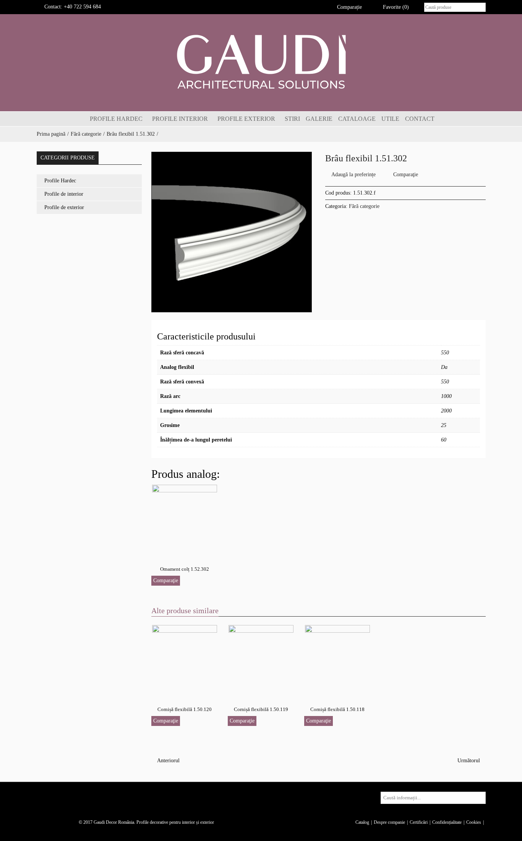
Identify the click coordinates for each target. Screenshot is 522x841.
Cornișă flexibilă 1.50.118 (337, 709)
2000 (446, 411)
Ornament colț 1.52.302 (184, 569)
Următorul (469, 760)
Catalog (362, 822)
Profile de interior (63, 194)
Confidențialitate (447, 822)
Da (444, 367)
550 (445, 353)
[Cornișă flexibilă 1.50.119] (261, 659)
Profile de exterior (64, 207)
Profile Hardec (60, 180)
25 (443, 425)
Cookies (473, 822)
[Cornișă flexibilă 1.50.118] (337, 659)
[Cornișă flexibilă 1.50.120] (184, 659)
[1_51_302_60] (231, 232)
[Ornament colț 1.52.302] (184, 519)
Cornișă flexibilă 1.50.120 (184, 709)
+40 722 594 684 (82, 7)
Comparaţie (405, 174)
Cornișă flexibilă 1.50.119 (261, 709)
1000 (446, 396)
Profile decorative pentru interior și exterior (175, 822)
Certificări (419, 822)
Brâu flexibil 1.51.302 (131, 134)
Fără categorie (86, 134)
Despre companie (389, 822)
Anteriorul (168, 760)
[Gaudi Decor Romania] (261, 61)
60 (443, 440)
